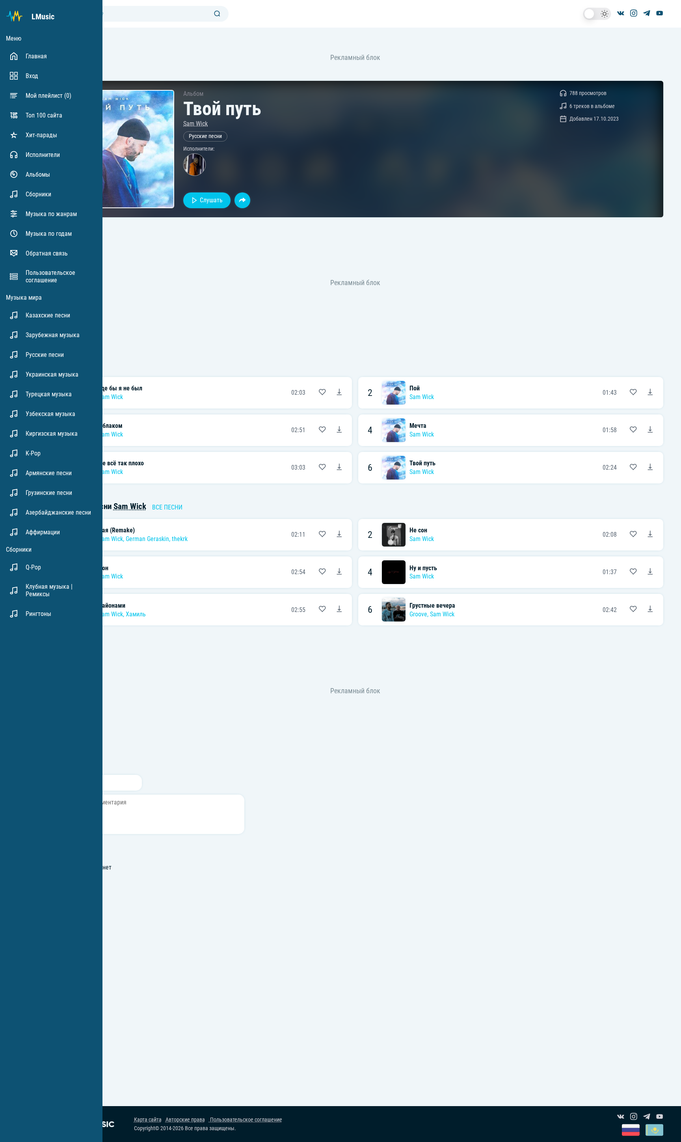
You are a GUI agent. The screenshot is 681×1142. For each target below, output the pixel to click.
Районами (112, 605)
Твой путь (422, 463)
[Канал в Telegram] (646, 14)
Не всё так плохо (121, 463)
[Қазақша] (654, 1130)
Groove (418, 614)
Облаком (111, 425)
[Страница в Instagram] (633, 14)
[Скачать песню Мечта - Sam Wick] (650, 430)
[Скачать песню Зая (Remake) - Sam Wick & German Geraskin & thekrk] (339, 535)
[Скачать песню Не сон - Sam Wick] (650, 535)
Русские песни (205, 136)
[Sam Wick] (194, 164)
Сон (103, 568)
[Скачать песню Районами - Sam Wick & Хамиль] (339, 610)
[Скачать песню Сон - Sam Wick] (339, 572)
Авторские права (185, 1119)
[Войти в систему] (678, 3)
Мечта (417, 425)
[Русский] (631, 1130)
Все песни (167, 507)
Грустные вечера (432, 605)
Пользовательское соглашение (245, 1119)
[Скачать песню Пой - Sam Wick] (650, 393)
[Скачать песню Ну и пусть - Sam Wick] (650, 572)
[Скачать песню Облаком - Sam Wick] (339, 430)
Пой (414, 388)
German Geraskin (147, 539)
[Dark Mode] (597, 13)
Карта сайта (148, 1119)
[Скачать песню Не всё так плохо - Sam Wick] (339, 468)
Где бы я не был (120, 388)
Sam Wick (195, 123)
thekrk (180, 539)
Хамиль (136, 614)
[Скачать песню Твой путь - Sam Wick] (650, 468)
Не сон (418, 530)
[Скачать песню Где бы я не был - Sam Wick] (339, 393)
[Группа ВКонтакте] (620, 14)
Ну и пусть (423, 568)
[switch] (597, 13)
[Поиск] (217, 14)
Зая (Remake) (117, 530)
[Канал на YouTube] (659, 14)
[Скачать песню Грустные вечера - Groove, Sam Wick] (650, 610)
